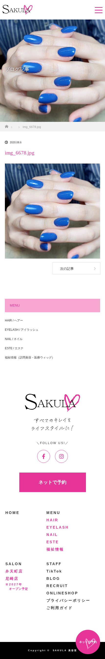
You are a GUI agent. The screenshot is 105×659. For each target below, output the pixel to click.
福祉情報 (55, 549)
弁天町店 (14, 571)
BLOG (53, 578)
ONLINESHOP (62, 593)
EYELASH (57, 527)
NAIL (52, 535)
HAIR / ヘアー (14, 320)
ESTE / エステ (14, 348)
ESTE (52, 542)
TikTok (54, 571)
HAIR (52, 520)
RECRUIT (57, 586)
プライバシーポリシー (68, 600)
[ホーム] (6, 125)
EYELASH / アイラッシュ (21, 329)
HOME (12, 513)
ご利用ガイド (59, 608)
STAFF (54, 564)
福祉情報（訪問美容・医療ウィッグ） (30, 357)
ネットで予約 (52, 482)
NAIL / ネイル (13, 339)
